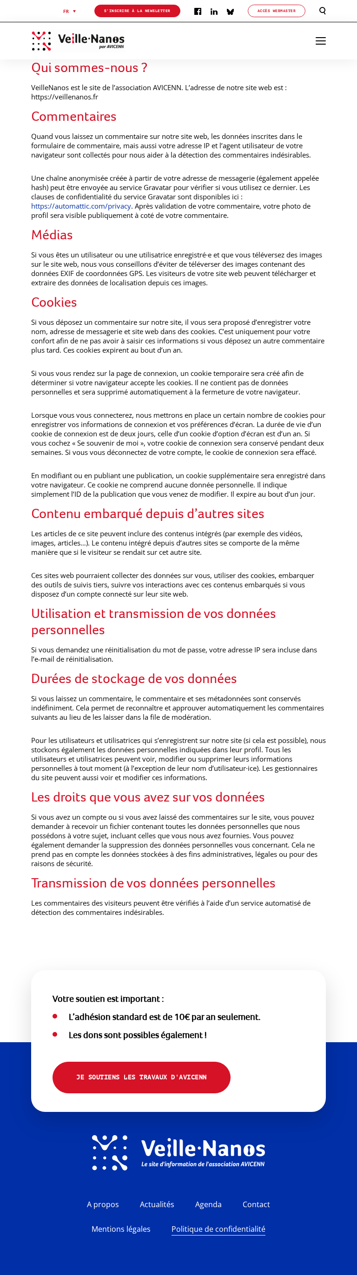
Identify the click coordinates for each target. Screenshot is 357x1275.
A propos (103, 1204)
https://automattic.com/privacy (81, 205)
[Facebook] (197, 10)
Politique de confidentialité (218, 1229)
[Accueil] (90, 41)
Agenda (208, 1204)
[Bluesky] (230, 10)
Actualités (157, 1204)
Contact (256, 1204)
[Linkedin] (214, 10)
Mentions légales (121, 1229)
